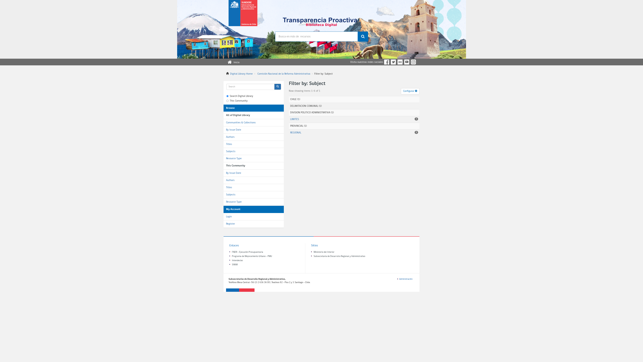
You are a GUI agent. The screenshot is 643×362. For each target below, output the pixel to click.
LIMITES (294, 119)
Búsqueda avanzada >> (287, 45)
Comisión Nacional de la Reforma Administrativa (283, 74)
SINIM (235, 264)
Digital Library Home (241, 74)
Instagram (413, 62)
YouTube (406, 62)
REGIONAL (295, 132)
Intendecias (237, 260)
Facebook (386, 62)
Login (229, 216)
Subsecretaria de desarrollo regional (243, 16)
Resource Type (234, 158)
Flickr (400, 62)
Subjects (230, 151)
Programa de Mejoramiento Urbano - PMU (252, 256)
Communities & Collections (241, 122)
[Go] (277, 87)
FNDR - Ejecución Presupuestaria (247, 252)
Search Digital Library (241, 96)
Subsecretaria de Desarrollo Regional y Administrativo (339, 256)
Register (230, 224)
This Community (239, 101)
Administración (406, 279)
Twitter (393, 62)
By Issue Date (233, 130)
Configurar (409, 91)
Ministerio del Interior (324, 252)
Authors (230, 137)
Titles (229, 144)
